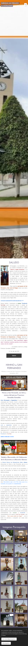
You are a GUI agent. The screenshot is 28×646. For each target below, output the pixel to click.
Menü (25, 4)
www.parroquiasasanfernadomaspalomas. (11, 300)
